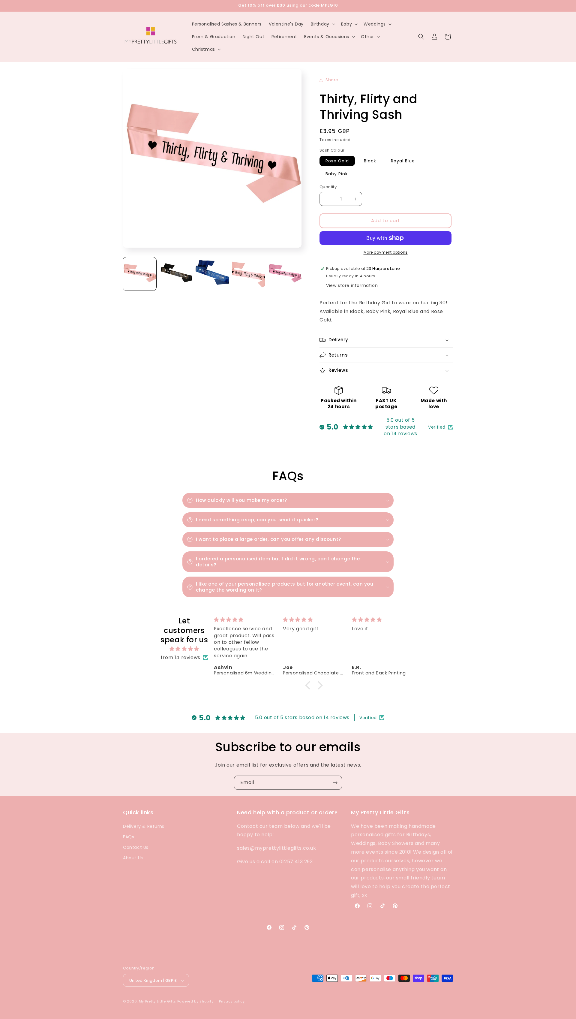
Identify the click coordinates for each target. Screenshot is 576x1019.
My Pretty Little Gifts (157, 1001)
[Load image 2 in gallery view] (176, 274)
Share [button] (332, 80)
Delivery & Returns (143, 826)
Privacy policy (232, 1001)
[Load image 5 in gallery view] (285, 274)
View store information (352, 285)
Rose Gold (337, 161)
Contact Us (135, 847)
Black (370, 161)
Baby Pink (337, 174)
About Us (133, 858)
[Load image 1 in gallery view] (139, 274)
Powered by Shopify (195, 1001)
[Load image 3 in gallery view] (212, 274)
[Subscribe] (335, 783)
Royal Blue (403, 161)
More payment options (386, 252)
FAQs (128, 837)
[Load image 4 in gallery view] (248, 274)
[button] (322, 24)
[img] (184, 648)
